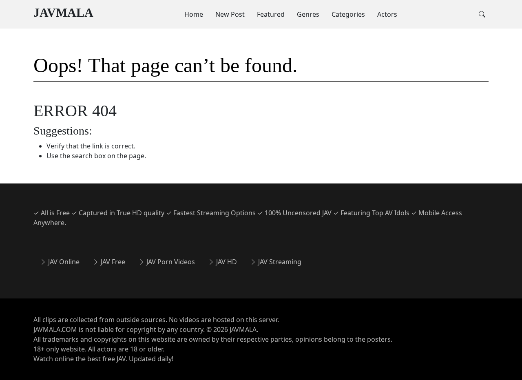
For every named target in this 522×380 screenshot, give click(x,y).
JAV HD (226, 261)
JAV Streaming (279, 261)
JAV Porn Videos (170, 261)
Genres (308, 14)
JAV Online (63, 261)
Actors (387, 14)
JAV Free (112, 261)
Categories (348, 14)
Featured (271, 14)
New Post (230, 14)
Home (193, 14)
